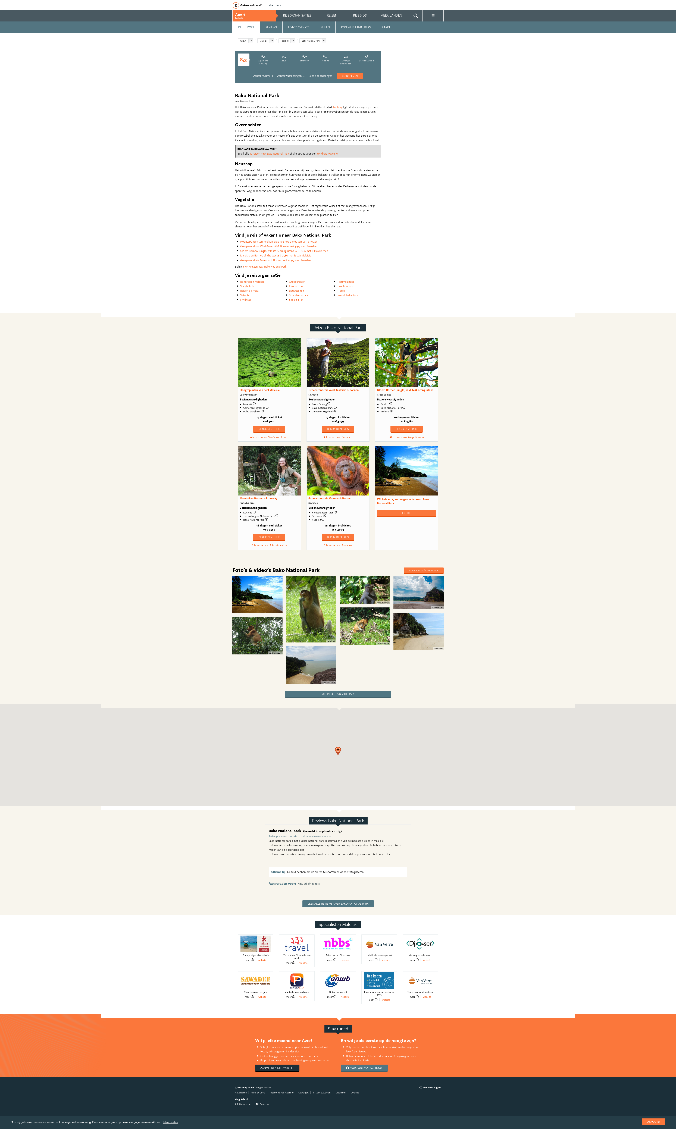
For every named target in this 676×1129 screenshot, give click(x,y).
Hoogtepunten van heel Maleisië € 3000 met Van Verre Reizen (279, 241)
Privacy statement (322, 1092)
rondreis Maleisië (327, 153)
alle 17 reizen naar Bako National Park (264, 266)
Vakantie (245, 295)
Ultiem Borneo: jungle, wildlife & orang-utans (405, 390)
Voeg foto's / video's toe (423, 570)
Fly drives (246, 299)
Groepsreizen (297, 282)
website (262, 960)
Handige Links (258, 1092)
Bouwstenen (296, 290)
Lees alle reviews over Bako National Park (338, 903)
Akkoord (653, 1121)
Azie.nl (243, 40)
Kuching (337, 107)
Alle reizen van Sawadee (338, 437)
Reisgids (285, 40)
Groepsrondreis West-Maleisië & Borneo (333, 390)
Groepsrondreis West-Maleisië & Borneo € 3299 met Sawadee (278, 246)
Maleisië (264, 40)
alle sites (274, 5)
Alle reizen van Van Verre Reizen (269, 437)
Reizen (325, 27)
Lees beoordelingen (321, 76)
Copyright (303, 1092)
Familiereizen (345, 286)
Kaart (386, 27)
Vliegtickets (247, 286)
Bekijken (406, 513)
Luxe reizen (296, 286)
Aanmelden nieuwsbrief (277, 1068)
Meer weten (170, 1122)
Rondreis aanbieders (356, 27)
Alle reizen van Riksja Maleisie (269, 545)
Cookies (355, 1092)
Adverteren (241, 1092)
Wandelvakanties (348, 295)
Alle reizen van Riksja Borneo (406, 437)
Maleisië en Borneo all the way (258, 498)
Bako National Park (311, 40)
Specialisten (296, 299)
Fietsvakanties (346, 282)
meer (247, 959)
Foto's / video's (298, 27)
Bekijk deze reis (269, 429)
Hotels (342, 290)
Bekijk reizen (350, 76)
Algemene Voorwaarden (282, 1092)
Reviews (271, 27)
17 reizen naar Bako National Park (269, 153)
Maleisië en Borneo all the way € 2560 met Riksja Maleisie (275, 255)
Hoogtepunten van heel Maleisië (260, 390)
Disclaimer (341, 1092)
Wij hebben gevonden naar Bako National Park (403, 501)
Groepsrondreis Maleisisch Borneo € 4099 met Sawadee (275, 260)
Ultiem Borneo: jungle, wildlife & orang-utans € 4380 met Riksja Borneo (284, 251)
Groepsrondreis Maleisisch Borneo (329, 498)
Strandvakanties (298, 295)
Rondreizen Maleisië (252, 282)
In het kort (246, 27)
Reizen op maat (249, 290)
